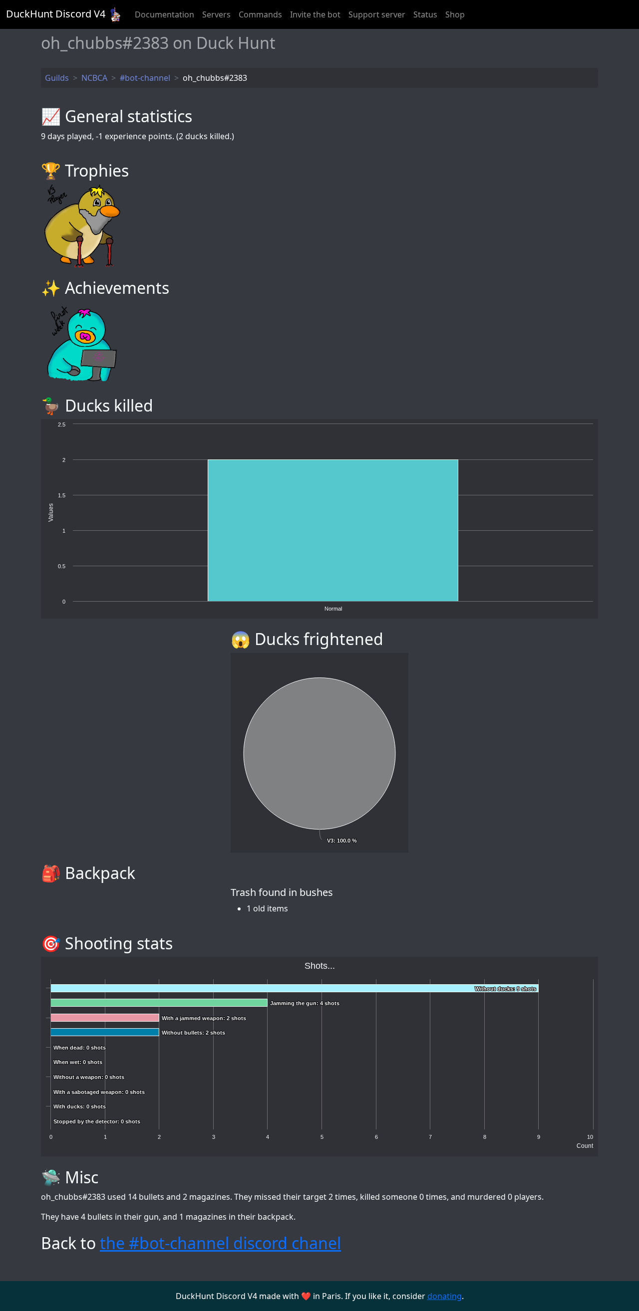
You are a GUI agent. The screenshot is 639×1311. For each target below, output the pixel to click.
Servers (216, 14)
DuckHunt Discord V (55, 13)
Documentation (164, 14)
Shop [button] (455, 14)
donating (444, 1296)
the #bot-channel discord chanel (220, 1243)
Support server (376, 14)
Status (425, 14)
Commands (260, 14)
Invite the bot (315, 14)
